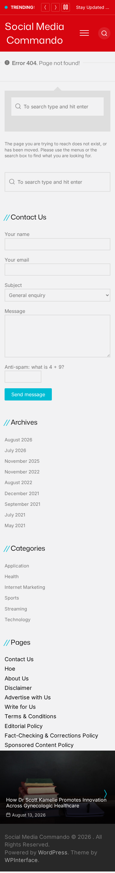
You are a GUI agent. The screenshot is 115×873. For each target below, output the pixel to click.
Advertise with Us (28, 697)
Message (15, 311)
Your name (17, 234)
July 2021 (15, 515)
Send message (28, 394)
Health (12, 576)
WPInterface (21, 860)
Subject (13, 285)
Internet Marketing (25, 587)
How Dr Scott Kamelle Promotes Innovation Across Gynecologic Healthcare (56, 803)
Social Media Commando (34, 33)
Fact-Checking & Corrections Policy (51, 735)
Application (17, 566)
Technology (17, 619)
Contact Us (19, 659)
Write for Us (20, 707)
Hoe (10, 668)
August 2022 (18, 482)
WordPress (52, 852)
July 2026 (15, 450)
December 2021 (22, 493)
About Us (17, 678)
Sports (12, 598)
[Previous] (45, 7)
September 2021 (22, 504)
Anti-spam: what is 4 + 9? (34, 367)
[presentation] (105, 794)
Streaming (16, 609)
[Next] (55, 7)
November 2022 (22, 472)
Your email (17, 260)
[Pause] (65, 7)
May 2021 (15, 525)
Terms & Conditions (30, 716)
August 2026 (18, 440)
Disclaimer (18, 688)
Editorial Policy (24, 726)
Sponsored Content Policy (39, 745)
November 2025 (22, 461)
